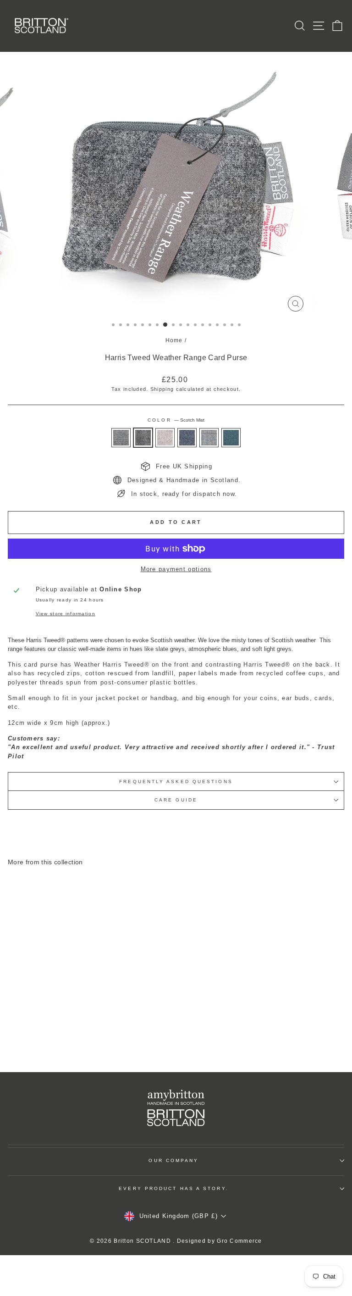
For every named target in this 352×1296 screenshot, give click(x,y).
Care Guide (176, 799)
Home (174, 340)
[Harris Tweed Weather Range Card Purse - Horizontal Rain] (46, 1040)
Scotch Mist (143, 437)
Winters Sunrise (165, 437)
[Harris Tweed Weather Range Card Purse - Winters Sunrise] (67, 1040)
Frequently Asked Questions (175, 781)
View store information (65, 613)
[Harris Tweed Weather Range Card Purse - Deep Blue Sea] (77, 1040)
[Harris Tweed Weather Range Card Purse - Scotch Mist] (56, 1040)
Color (176, 420)
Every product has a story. (173, 1188)
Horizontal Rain (121, 437)
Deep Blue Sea (187, 437)
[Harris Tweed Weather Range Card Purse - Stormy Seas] (98, 1040)
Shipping (162, 389)
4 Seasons (209, 437)
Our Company (173, 1160)
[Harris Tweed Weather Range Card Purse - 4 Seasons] (88, 1040)
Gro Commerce (239, 1241)
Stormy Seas (231, 437)
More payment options (176, 569)
